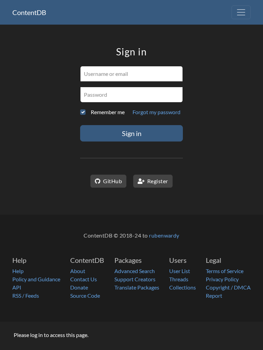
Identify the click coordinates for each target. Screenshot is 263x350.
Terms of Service (224, 271)
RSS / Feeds (25, 295)
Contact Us (83, 279)
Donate (79, 287)
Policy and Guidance (36, 279)
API (16, 287)
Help (18, 271)
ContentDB (29, 12)
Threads (178, 279)
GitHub (112, 181)
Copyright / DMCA (228, 287)
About (77, 271)
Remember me (108, 112)
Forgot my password (156, 112)
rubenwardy (164, 235)
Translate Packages (136, 287)
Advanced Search (134, 271)
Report (214, 295)
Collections (182, 287)
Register (157, 181)
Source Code (85, 295)
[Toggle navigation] (241, 12)
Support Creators (134, 279)
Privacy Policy (222, 279)
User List (179, 271)
